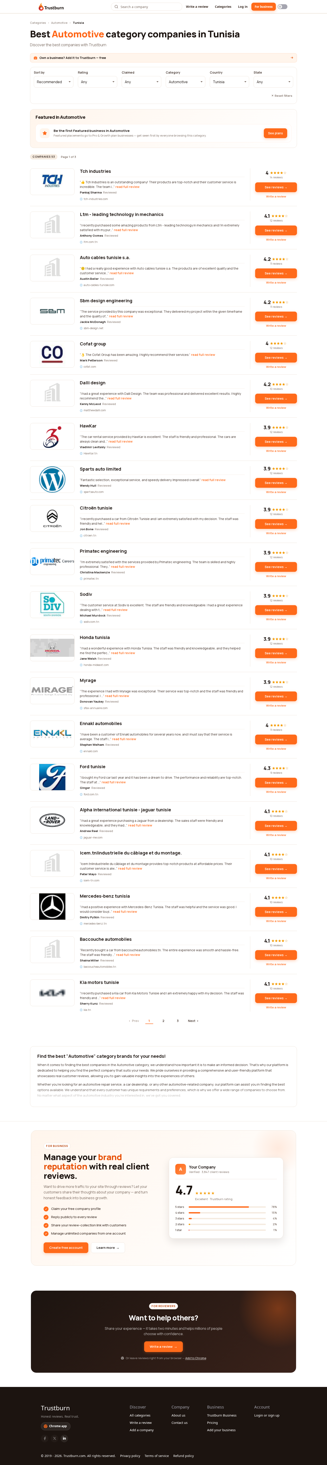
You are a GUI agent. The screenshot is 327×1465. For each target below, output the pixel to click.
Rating (83, 72)
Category (173, 72)
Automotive (59, 23)
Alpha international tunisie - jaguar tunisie (125, 810)
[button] (53, 82)
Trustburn (55, 1408)
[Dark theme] (282, 6)
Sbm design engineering (106, 301)
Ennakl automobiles (101, 723)
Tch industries (95, 171)
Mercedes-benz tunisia (105, 896)
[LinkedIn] (64, 1438)
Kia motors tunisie (99, 982)
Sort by (39, 72)
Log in (243, 6)
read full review (127, 187)
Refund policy (183, 1456)
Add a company (142, 1430)
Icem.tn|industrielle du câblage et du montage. (131, 853)
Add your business (221, 1430)
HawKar (88, 426)
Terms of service (157, 1456)
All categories (140, 1415)
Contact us (180, 1422)
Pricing (212, 1422)
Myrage (88, 680)
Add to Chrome (195, 1358)
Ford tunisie (92, 767)
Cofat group (93, 344)
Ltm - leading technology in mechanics (122, 214)
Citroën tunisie (96, 508)
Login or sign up (266, 1415)
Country (216, 72)
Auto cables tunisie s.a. (105, 257)
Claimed (128, 72)
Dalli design (92, 383)
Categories (223, 6)
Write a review (197, 6)
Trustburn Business (221, 1415)
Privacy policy (130, 1456)
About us (178, 1415)
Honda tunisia (95, 637)
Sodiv (86, 594)
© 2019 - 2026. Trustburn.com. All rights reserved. (78, 1456)
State (258, 72)
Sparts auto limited (100, 469)
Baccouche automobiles (106, 939)
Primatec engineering (103, 551)
